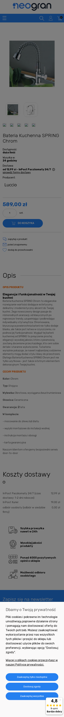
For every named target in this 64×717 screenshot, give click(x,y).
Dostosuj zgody (32, 686)
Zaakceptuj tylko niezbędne (32, 677)
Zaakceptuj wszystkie (32, 696)
